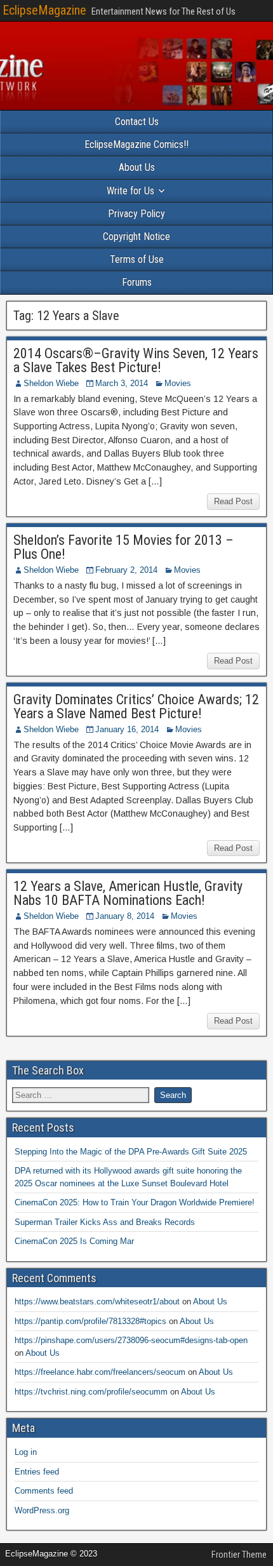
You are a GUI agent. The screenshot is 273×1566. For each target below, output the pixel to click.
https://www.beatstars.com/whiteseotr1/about (97, 1301)
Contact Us (137, 122)
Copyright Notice (136, 237)
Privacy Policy (136, 214)
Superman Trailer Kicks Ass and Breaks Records (105, 1222)
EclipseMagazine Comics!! (136, 144)
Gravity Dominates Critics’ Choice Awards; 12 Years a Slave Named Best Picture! (136, 706)
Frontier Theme (239, 1554)
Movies (177, 383)
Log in (26, 1452)
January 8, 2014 (124, 916)
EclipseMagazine (44, 10)
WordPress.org (42, 1510)
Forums (137, 282)
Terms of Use (137, 259)
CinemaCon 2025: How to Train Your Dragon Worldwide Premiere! (135, 1202)
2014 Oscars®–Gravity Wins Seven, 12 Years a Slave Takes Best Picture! (135, 360)
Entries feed (37, 1471)
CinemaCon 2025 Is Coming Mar (74, 1241)
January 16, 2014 (127, 729)
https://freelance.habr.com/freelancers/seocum (100, 1372)
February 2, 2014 (126, 570)
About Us (137, 167)
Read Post (233, 501)
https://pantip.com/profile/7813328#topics (90, 1321)
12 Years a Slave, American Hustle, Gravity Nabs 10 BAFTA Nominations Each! (128, 893)
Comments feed (44, 1491)
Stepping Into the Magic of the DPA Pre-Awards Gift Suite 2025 (131, 1151)
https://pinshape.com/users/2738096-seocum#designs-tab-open (131, 1340)
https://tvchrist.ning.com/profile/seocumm (91, 1391)
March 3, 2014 (121, 383)
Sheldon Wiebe (51, 383)
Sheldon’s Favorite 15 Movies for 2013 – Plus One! (123, 547)
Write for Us (130, 191)
